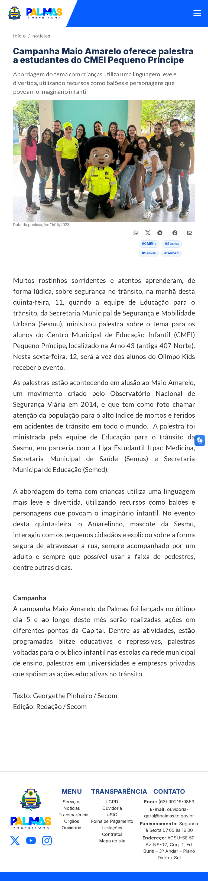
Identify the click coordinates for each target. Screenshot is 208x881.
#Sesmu (172, 244)
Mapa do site (112, 840)
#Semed (171, 253)
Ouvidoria (71, 827)
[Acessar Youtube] (31, 841)
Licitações (112, 827)
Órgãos (71, 821)
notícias (41, 36)
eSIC (112, 814)
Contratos (112, 834)
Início (19, 36)
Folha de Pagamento (112, 821)
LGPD (112, 801)
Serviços (71, 801)
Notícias (71, 808)
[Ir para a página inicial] (35, 13)
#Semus (149, 253)
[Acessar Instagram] (47, 841)
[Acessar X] (15, 841)
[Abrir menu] (197, 13)
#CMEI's (149, 244)
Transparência (73, 814)
